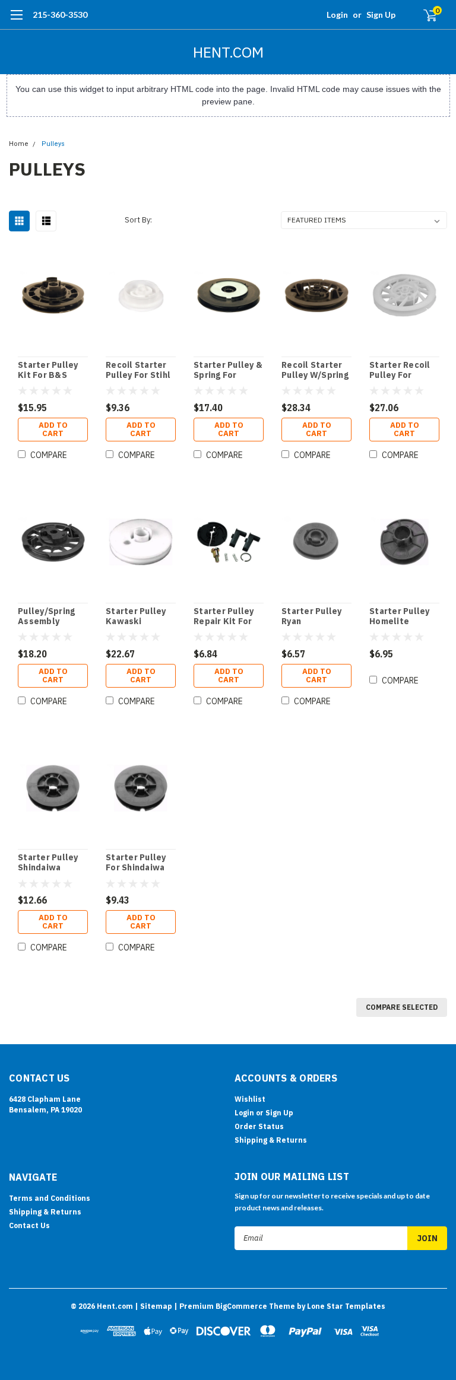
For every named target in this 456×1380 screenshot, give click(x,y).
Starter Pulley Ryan (311, 616)
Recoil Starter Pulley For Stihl (138, 370)
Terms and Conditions (49, 1198)
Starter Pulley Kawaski (136, 616)
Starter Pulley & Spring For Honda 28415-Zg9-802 (228, 370)
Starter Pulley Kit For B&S (48, 370)
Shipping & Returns (271, 1140)
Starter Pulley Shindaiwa (48, 863)
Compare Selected (402, 1007)
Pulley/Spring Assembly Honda (46, 616)
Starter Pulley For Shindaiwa (136, 863)
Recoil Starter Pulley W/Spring (315, 370)
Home (18, 144)
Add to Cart (53, 429)
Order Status (259, 1126)
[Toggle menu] (16, 21)
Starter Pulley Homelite (399, 616)
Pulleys (53, 144)
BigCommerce (241, 1306)
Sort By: (138, 220)
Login (337, 14)
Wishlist (250, 1099)
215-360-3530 (60, 14)
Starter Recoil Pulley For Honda (399, 370)
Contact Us (29, 1225)
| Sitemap (153, 1306)
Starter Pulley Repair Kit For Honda (224, 616)
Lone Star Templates (346, 1306)
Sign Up (380, 14)
